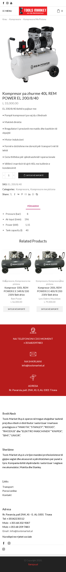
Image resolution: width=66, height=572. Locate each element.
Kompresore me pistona (34, 19)
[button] (5, 281)
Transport (7, 486)
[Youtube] (11, 3)
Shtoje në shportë (34, 175)
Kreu (5, 19)
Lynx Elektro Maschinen (50, 298)
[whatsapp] (33, 194)
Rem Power (16, 298)
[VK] (18, 194)
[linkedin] (29, 194)
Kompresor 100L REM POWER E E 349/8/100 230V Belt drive (16, 291)
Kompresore (15, 19)
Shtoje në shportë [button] (16, 309)
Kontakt (7, 494)
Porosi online (9, 490)
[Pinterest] (22, 194)
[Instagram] (7, 3)
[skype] (36, 194)
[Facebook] (3, 3)
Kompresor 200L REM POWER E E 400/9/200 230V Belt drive (49, 291)
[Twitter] (11, 194)
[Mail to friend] (26, 194)
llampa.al (33, 564)
